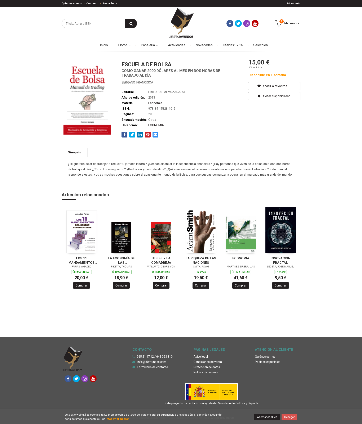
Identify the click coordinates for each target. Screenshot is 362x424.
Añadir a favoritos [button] (274, 86)
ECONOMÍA (240, 258)
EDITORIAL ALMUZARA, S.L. (167, 92)
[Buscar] (131, 23)
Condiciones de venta (208, 362)
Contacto (92, 3)
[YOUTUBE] (255, 23)
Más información (118, 418)
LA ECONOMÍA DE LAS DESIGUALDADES (121, 260)
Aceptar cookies (267, 417)
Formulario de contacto (152, 367)
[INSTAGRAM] (246, 23)
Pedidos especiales (267, 362)
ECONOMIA (156, 125)
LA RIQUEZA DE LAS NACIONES (201, 260)
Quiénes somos (72, 3)
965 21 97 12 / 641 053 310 (155, 356)
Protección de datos (207, 367)
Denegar (289, 417)
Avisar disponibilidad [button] (276, 96)
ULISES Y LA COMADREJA (161, 260)
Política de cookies (206, 372)
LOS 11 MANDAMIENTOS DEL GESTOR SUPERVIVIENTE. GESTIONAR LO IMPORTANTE (81, 260)
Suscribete (110, 3)
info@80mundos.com (151, 362)
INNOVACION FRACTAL (280, 260)
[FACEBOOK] (229, 23)
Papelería (148, 45)
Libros (123, 45)
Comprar (81, 285)
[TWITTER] (238, 23)
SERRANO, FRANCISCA (137, 82)
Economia (155, 103)
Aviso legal (201, 356)
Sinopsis (74, 152)
